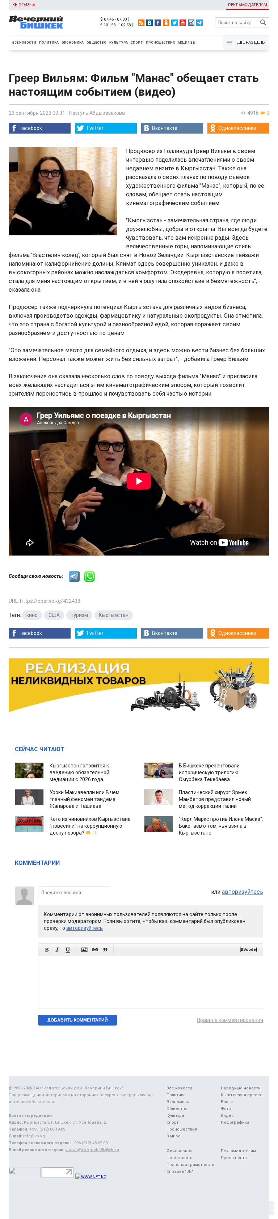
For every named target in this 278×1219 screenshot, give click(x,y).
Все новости (24, 42)
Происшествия (160, 42)
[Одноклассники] (166, 22)
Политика (49, 42)
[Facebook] (158, 22)
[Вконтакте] (149, 22)
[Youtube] (183, 22)
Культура (118, 42)
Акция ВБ (186, 42)
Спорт (137, 42)
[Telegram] (199, 22)
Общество (96, 42)
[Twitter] (174, 22)
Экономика (73, 42)
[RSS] (141, 22)
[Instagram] (191, 22)
